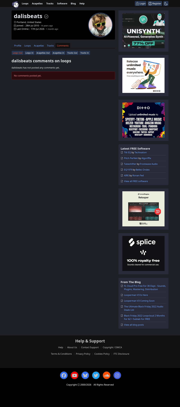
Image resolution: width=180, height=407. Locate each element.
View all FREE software (136, 181)
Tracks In (84, 53)
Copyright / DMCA (112, 347)
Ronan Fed (138, 175)
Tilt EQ (127, 152)
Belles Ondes (143, 169)
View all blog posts (134, 324)
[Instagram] (117, 375)
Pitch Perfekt (131, 158)
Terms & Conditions (61, 353)
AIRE (126, 175)
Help (82, 3)
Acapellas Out (43, 53)
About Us (72, 347)
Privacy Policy (83, 353)
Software (62, 3)
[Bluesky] (85, 375)
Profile (17, 45)
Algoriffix (146, 158)
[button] (165, 3)
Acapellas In (58, 53)
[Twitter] (96, 375)
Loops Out (17, 53)
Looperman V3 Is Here (136, 295)
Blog (73, 3)
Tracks (49, 3)
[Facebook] (64, 375)
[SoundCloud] (107, 375)
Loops (25, 3)
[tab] (18, 45)
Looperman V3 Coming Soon (139, 300)
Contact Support (90, 347)
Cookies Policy (102, 353)
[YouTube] (74, 375)
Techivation (141, 152)
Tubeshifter (130, 163)
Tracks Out (72, 53)
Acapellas (37, 3)
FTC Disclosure (121, 353)
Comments (63, 45)
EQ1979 (128, 169)
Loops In (29, 53)
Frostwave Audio (149, 163)
